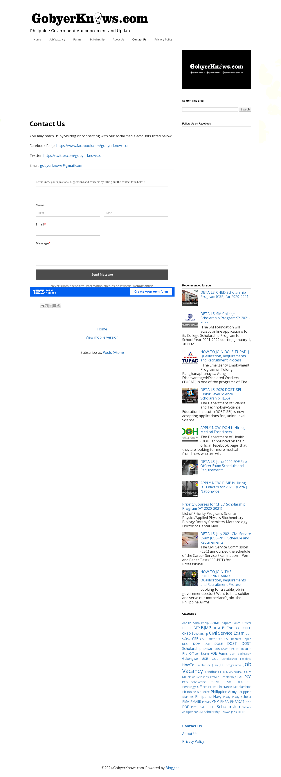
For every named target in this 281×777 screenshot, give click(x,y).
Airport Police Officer (236, 623)
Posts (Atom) (113, 352)
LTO (222, 672)
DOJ (207, 644)
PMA (185, 701)
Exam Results (241, 649)
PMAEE (195, 701)
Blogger (172, 767)
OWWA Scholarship (223, 677)
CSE (195, 638)
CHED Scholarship (195, 633)
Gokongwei (190, 658)
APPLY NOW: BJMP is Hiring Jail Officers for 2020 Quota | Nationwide (224, 487)
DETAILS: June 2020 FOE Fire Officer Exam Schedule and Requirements (223, 465)
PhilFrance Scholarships (234, 687)
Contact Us (139, 39)
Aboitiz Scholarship (195, 623)
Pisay (226, 697)
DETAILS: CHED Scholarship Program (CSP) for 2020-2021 (224, 294)
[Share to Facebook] (54, 306)
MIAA (229, 672)
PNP (215, 701)
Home (37, 39)
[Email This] (42, 306)
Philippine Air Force (196, 692)
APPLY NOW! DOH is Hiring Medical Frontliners (222, 429)
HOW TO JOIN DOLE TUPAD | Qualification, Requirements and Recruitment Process (224, 356)
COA (248, 634)
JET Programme (230, 665)
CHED (247, 628)
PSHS (210, 707)
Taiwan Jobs (229, 712)
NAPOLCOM (242, 672)
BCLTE (187, 628)
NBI (184, 677)
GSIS (205, 658)
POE (185, 706)
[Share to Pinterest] (59, 306)
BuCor (227, 627)
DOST (232, 643)
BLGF (217, 628)
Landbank (212, 672)
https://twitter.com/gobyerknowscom (73, 155)
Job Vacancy (57, 39)
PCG (248, 676)
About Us (118, 39)
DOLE (218, 643)
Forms (77, 39)
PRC (193, 707)
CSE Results (232, 639)
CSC (186, 638)
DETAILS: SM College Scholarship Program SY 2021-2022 (225, 317)
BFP (196, 627)
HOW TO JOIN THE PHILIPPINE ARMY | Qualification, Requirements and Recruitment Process (223, 578)
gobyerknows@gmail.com (61, 165)
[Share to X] (50, 306)
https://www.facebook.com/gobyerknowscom (93, 145)
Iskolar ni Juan (207, 665)
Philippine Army (224, 691)
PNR (248, 702)
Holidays (245, 659)
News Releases (198, 677)
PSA (201, 707)
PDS (248, 682)
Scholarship (97, 39)
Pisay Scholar (241, 697)
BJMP (206, 627)
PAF (240, 677)
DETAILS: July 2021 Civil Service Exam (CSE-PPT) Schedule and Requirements (225, 537)
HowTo (188, 664)
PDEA (238, 682)
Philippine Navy (208, 696)
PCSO (227, 682)
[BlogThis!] (46, 306)
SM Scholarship (209, 712)
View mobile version (102, 337)
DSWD (225, 649)
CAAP (237, 628)
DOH (196, 643)
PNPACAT (237, 701)
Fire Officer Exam (195, 653)
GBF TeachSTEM (240, 654)
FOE (214, 653)
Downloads (211, 649)
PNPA (224, 701)
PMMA (206, 702)
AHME (215, 623)
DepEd (247, 639)
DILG (185, 644)
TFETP (241, 712)
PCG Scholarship (194, 682)
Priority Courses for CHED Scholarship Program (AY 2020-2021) (213, 506)
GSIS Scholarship (224, 659)
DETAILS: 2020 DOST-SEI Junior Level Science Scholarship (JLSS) (220, 393)
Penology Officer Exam (199, 687)
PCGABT (215, 682)
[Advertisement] (102, 80)
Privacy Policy (164, 39)
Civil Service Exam (227, 633)
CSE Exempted (211, 639)
